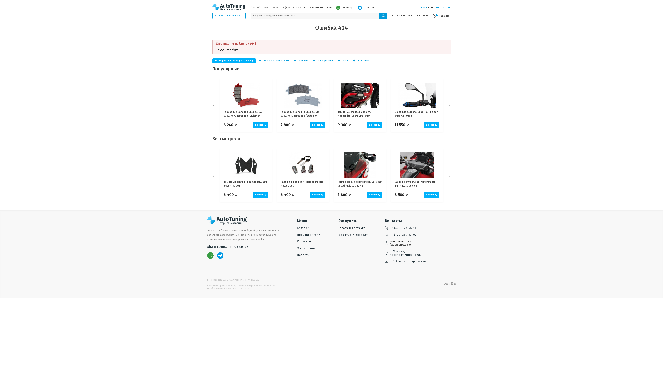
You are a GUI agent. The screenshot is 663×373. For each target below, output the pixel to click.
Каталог (303, 228)
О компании (306, 248)
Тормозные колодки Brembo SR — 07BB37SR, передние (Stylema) (301, 114)
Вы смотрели (226, 138)
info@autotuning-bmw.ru (408, 261)
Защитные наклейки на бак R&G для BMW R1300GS (245, 183)
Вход (424, 7)
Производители (308, 234)
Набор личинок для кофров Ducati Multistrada (302, 183)
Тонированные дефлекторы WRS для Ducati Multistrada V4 (360, 183)
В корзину (260, 124)
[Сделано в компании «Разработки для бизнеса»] (450, 283)
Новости (303, 255)
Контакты (422, 15)
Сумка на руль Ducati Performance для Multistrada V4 (415, 183)
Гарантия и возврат (353, 234)
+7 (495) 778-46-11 (293, 7)
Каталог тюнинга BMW (276, 60)
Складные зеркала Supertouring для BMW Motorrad (416, 114)
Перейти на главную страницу (236, 60)
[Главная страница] (229, 7)
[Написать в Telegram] (220, 255)
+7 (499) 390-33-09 (321, 7)
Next (448, 106)
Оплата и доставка (401, 15)
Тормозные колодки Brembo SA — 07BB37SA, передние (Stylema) (244, 114)
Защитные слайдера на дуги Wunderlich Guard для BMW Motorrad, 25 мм (354, 115)
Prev (214, 106)
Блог (345, 60)
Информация (325, 60)
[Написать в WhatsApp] (210, 255)
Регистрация (442, 7)
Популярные (225, 68)
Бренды (303, 60)
